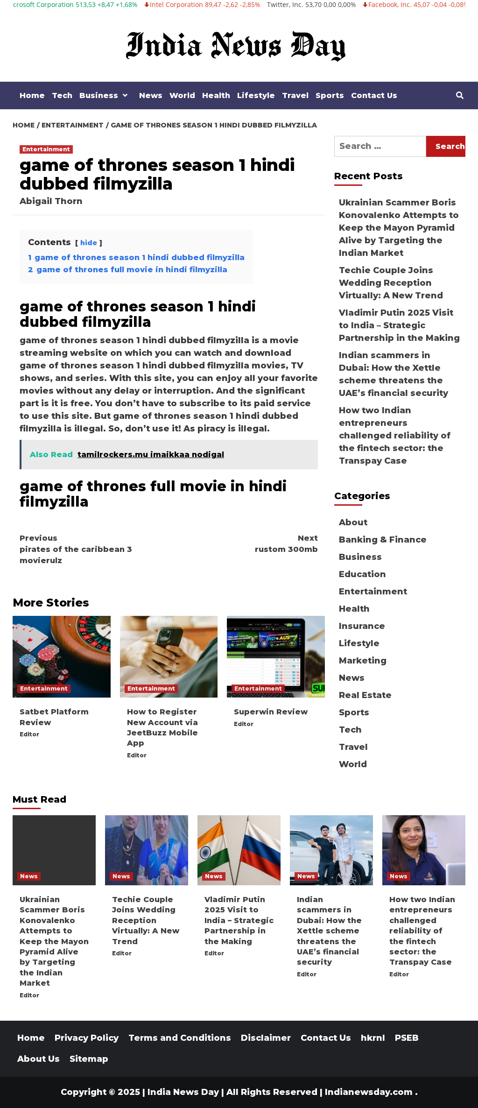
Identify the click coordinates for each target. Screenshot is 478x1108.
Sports (330, 95)
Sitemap (89, 1059)
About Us (38, 1059)
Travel (295, 95)
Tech (62, 95)
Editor (29, 734)
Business (98, 95)
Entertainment (46, 149)
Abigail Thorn (51, 201)
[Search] (459, 96)
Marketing (363, 661)
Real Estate (365, 695)
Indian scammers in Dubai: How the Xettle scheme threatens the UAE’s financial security (393, 374)
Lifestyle (256, 95)
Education (362, 574)
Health (216, 95)
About (353, 522)
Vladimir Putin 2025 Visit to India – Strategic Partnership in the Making (399, 325)
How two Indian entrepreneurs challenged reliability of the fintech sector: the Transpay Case (394, 435)
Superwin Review (271, 711)
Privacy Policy (87, 1038)
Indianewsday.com (369, 1092)
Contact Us (374, 95)
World (182, 95)
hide (88, 243)
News (150, 95)
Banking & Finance (383, 540)
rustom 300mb (286, 544)
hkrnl (373, 1038)
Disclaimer (266, 1038)
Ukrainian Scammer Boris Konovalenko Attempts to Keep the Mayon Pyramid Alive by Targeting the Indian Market (399, 228)
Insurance (362, 626)
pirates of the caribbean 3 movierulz (76, 549)
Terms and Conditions (179, 1038)
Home (32, 95)
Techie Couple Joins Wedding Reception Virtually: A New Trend (391, 283)
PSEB (407, 1038)
